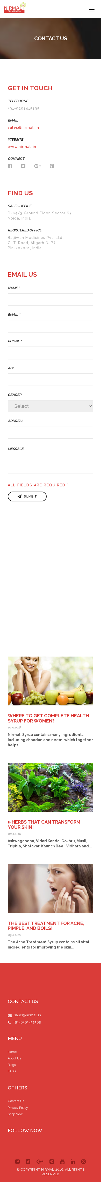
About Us (14, 1058)
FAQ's (12, 1071)
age (11, 368)
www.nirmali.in (22, 147)
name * (13, 288)
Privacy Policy (18, 1108)
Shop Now (15, 1114)
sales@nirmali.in (23, 127)
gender (14, 395)
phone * (14, 341)
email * (14, 315)
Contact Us (16, 1101)
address (15, 421)
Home (12, 1052)
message (16, 449)
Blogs (12, 1065)
